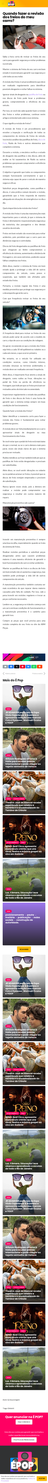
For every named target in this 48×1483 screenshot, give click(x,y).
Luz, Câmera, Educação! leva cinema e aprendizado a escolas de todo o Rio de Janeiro (23, 895)
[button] (2, 3)
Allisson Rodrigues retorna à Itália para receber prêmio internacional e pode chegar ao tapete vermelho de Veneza (23, 762)
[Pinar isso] (22, 666)
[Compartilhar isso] (11, 666)
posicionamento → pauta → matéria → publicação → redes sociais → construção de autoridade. (22, 918)
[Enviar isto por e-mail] (5, 666)
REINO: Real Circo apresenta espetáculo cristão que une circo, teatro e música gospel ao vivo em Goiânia (23, 850)
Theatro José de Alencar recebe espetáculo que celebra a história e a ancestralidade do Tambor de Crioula (23, 806)
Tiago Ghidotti (8, 1408)
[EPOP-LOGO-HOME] (11, 3)
